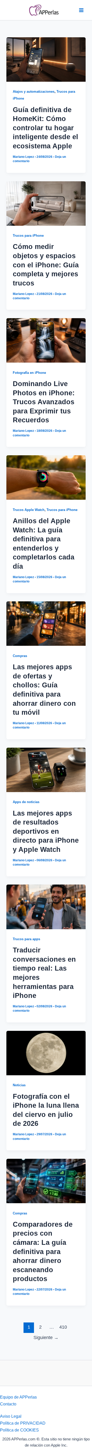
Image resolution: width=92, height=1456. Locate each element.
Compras (20, 656)
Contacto (8, 1404)
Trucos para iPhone (28, 235)
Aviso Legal (10, 1416)
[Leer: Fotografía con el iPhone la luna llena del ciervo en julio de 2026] (45, 1052)
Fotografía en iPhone (29, 373)
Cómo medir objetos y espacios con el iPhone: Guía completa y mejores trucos (46, 265)
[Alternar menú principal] (81, 10)
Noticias (19, 1085)
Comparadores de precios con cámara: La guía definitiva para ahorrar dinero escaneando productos (43, 1251)
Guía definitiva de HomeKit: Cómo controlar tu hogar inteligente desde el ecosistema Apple (45, 128)
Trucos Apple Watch (28, 510)
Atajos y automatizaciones (33, 91)
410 (63, 1327)
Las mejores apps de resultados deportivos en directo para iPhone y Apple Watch (46, 831)
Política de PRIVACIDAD (22, 1423)
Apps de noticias (26, 802)
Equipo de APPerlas (18, 1397)
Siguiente (46, 1337)
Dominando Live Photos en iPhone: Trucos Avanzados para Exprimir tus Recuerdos (44, 402)
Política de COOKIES (19, 1430)
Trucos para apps (26, 939)
